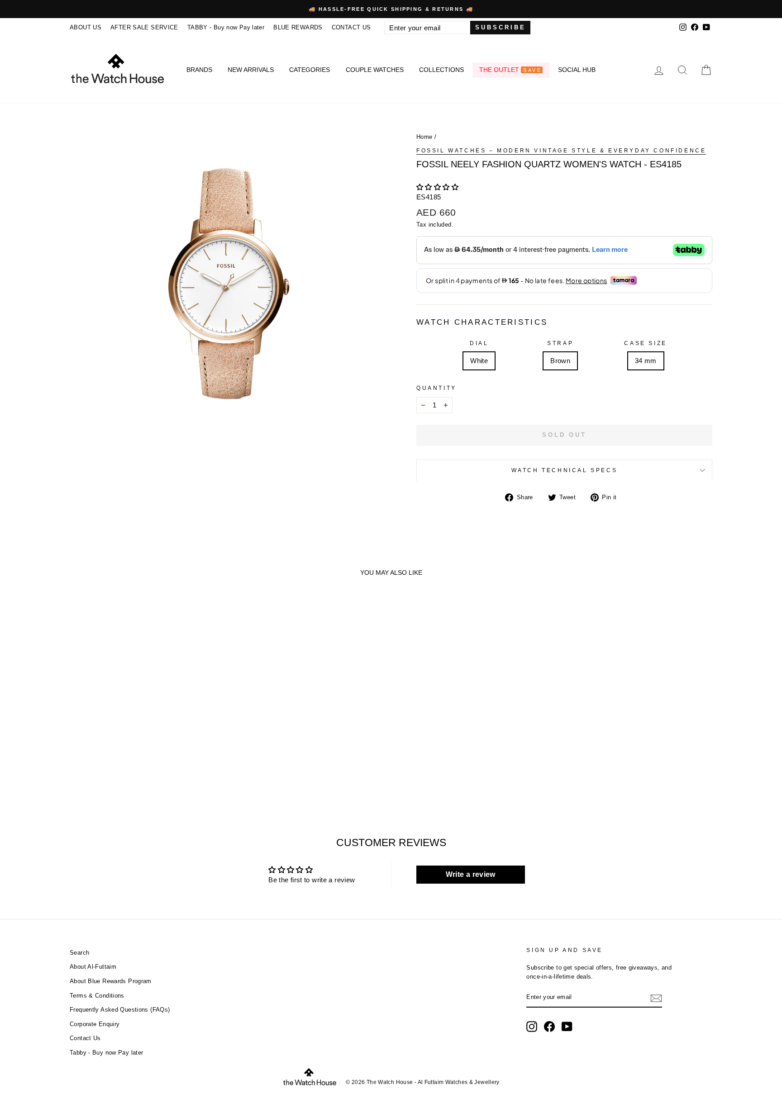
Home (424, 136)
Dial (479, 343)
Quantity (436, 388)
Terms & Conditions (97, 995)
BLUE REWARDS (298, 27)
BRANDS (199, 69)
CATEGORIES (309, 69)
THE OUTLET (510, 69)
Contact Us (85, 1038)
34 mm (646, 360)
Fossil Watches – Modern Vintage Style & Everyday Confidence (561, 150)
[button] (437, 187)
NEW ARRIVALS (251, 69)
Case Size (645, 343)
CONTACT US (351, 27)
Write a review (471, 874)
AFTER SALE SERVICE (144, 27)
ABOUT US (85, 27)
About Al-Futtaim (93, 966)
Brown (560, 360)
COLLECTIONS (441, 69)
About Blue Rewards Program (111, 981)
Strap (560, 343)
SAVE (532, 70)
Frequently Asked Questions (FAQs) (120, 1009)
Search (79, 952)
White (479, 360)
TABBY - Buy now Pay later (225, 27)
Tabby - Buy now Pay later (106, 1052)
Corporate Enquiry (94, 1024)
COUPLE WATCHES (375, 69)
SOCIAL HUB (577, 69)
